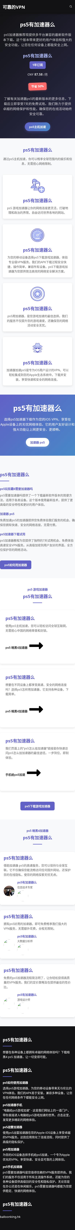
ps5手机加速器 (12, 1167)
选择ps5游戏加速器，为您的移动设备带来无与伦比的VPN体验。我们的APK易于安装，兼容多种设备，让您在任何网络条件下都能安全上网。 (37, 1092)
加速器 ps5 (37, 442)
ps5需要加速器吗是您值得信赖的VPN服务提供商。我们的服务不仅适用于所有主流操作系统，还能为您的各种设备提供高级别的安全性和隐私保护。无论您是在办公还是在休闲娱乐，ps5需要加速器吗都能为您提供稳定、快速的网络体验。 (37, 1181)
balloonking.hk (10, 1217)
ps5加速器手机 (12, 1105)
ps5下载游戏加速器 (37, 806)
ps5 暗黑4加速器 (16, 647)
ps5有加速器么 (17, 1040)
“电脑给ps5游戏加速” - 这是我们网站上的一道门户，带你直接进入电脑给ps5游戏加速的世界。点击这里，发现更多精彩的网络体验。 (37, 1115)
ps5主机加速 (37, 127)
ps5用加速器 (11, 1149)
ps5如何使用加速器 (15, 1083)
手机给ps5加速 (15, 774)
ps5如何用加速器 (15, 565)
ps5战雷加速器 (12, 1127)
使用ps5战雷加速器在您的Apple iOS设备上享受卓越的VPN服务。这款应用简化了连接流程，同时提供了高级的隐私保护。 (36, 1137)
